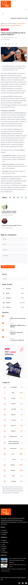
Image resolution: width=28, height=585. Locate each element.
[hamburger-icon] (25, 10)
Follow (22, 288)
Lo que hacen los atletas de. (17, 340)
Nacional (12, 338)
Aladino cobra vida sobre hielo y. (17, 319)
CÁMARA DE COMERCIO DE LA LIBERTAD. (18, 326)
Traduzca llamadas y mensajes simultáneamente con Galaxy (9, 211)
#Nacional (5, 29)
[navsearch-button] (2, 13)
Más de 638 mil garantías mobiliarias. (16, 333)
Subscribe (22, 302)
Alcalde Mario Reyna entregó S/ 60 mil (11, 225)
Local (11, 316)
